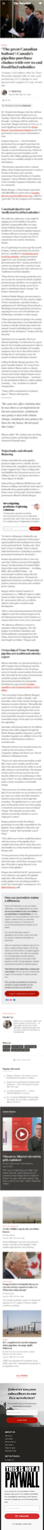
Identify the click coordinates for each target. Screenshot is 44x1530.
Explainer (7, 1281)
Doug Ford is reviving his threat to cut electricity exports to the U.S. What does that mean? (20, 1287)
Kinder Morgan (30, 1047)
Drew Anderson (10, 1164)
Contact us (9, 1460)
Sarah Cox (16, 91)
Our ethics (9, 1445)
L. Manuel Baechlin (26, 1164)
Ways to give (10, 1448)
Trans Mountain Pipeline (20, 1050)
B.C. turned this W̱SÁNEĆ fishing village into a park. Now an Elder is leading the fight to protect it (22, 1099)
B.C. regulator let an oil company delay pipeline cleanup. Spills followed (20, 1345)
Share (7, 100)
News (4, 45)
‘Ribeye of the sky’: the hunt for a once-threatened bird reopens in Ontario (22, 1077)
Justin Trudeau (17, 1047)
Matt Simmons (10, 1352)
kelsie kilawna (10, 1235)
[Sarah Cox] (5, 92)
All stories (22, 1376)
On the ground (10, 1226)
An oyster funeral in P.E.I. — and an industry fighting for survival (20, 1092)
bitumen (7, 1047)
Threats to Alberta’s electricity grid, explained (22, 1158)
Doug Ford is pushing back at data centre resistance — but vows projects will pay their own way (23, 1084)
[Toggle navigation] (3, 3)
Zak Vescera (17, 1354)
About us (8, 1436)
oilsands (6, 1050)
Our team (9, 1439)
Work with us (10, 1442)
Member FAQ (10, 1451)
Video (5, 1154)
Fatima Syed (9, 1293)
